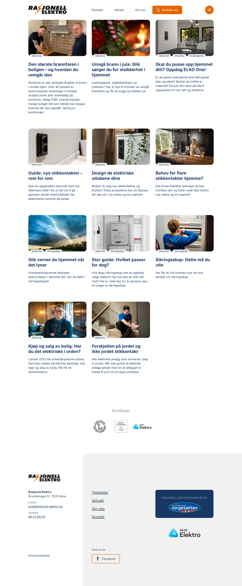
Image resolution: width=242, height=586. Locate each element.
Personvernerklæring (39, 555)
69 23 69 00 (36, 516)
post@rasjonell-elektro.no (45, 506)
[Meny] (209, 10)
